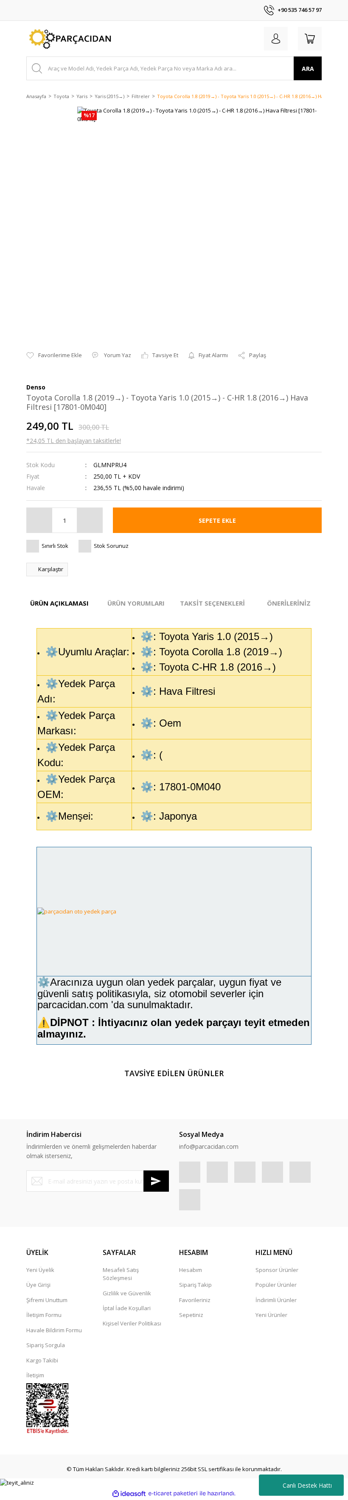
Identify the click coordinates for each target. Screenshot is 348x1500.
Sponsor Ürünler (276, 1270)
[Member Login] (276, 39)
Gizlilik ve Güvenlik (127, 1293)
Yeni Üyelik (40, 1270)
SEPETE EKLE (217, 520)
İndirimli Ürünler (276, 1300)
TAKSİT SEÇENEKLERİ (212, 603)
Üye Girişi (38, 1285)
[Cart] (310, 39)
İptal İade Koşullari (127, 1308)
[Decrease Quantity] (39, 520)
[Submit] (156, 1181)
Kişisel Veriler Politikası (132, 1323)
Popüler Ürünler (276, 1285)
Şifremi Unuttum (46, 1300)
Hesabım (190, 1270)
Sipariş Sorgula (45, 1345)
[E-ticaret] (173, 1493)
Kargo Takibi (42, 1360)
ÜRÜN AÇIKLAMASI (59, 603)
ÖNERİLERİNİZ (289, 603)
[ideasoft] (129, 1493)
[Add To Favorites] (54, 355)
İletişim (35, 1375)
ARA (308, 69)
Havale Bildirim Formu (54, 1330)
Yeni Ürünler (271, 1315)
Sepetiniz (191, 1315)
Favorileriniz (194, 1300)
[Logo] (69, 39)
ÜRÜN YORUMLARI (136, 603)
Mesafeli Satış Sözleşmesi (121, 1274)
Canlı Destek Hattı (307, 1485)
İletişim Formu (44, 1315)
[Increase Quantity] (89, 520)
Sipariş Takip (195, 1285)
